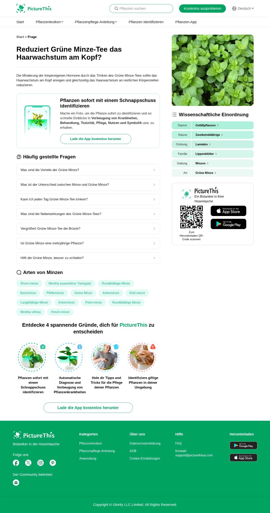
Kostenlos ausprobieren (202, 8)
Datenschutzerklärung (145, 443)
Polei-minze (93, 302)
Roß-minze (137, 293)
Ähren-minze (29, 283)
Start (20, 22)
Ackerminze (111, 293)
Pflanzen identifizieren (146, 22)
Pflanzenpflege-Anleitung (97, 451)
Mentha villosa (30, 312)
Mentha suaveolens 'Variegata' (70, 283)
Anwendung (87, 458)
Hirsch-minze (60, 312)
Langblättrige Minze (34, 302)
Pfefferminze (55, 293)
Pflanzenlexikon (90, 443)
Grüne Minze (83, 293)
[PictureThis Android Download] (228, 224)
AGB (133, 451)
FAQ (178, 443)
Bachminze (28, 293)
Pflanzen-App (186, 22)
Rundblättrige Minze (116, 283)
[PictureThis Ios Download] (228, 211)
